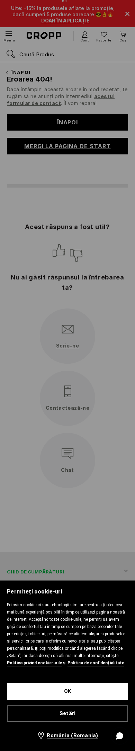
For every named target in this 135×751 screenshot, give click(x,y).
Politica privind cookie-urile (34, 662)
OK (67, 691)
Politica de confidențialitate (96, 662)
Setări (68, 713)
